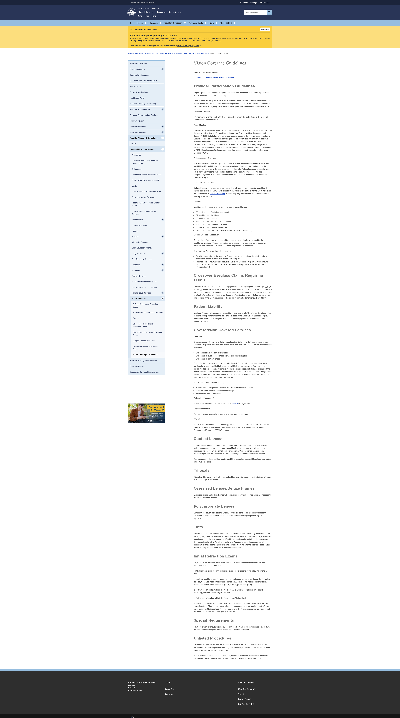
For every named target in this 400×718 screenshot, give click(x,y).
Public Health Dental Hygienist (144, 281)
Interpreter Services (140, 242)
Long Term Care (138, 253)
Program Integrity (137, 120)
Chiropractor (137, 169)
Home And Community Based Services (144, 212)
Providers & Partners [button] (175, 22)
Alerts (267, 29)
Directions (168, 694)
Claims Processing (217, 193)
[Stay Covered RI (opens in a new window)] (146, 413)
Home (130, 53)
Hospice (135, 230)
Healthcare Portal (137, 97)
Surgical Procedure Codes (144, 340)
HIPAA (133, 143)
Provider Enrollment (138, 132)
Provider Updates (137, 366)
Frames (136, 318)
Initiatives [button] (142, 22)
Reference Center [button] (198, 22)
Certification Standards (139, 74)
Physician (136, 270)
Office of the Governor (245, 689)
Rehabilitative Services (141, 292)
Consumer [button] (155, 22)
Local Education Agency (142, 247)
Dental (134, 185)
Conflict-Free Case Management (145, 180)
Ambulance (136, 154)
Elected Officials (243, 699)
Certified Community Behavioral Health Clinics (145, 162)
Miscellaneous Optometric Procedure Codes (143, 325)
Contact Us (169, 689)
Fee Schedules (136, 86)
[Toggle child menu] (162, 69)
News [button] (214, 22)
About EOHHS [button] (228, 22)
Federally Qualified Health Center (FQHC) (145, 204)
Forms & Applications (139, 92)
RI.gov (240, 694)
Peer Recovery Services (142, 259)
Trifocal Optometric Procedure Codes (145, 347)
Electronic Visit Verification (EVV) (143, 80)
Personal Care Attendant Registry (144, 115)
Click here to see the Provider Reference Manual (214, 77)
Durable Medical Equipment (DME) (146, 191)
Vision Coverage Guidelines (145, 354)
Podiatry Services (139, 275)
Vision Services (202, 53)
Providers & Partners (142, 53)
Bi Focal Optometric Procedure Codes (145, 305)
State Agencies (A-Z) (245, 704)
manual (235, 403)
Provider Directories (138, 126)
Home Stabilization (139, 225)
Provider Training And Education (143, 360)
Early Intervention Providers (143, 197)
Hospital (135, 236)
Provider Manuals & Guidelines (162, 53)
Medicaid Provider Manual (185, 53)
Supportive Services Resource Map (144, 371)
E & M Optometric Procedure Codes (148, 312)
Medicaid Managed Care (140, 109)
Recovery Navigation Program (144, 287)
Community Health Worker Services (146, 174)
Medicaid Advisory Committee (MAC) (145, 103)
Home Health (137, 219)
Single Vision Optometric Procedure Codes (147, 333)
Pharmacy (136, 264)
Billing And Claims (137, 69)
